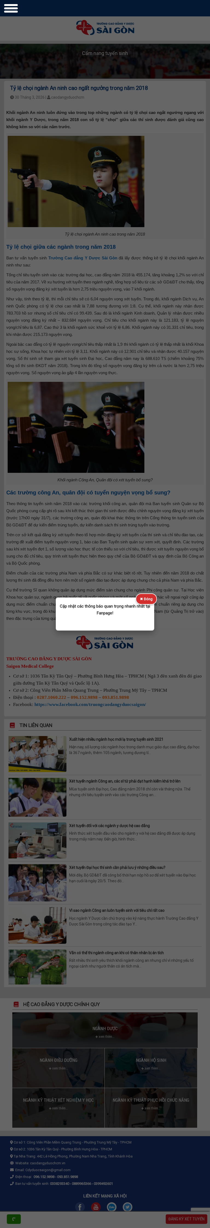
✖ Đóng (146, 599)
